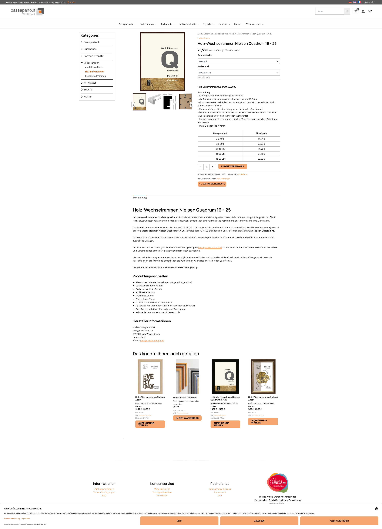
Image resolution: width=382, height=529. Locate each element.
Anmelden (370, 2)
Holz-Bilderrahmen (94, 71)
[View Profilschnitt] (170, 104)
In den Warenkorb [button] (187, 418)
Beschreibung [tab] (140, 197)
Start (200, 33)
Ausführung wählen (146, 424)
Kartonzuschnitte (93, 56)
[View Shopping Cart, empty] (355, 11)
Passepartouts (92, 42)
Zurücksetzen (204, 78)
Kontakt (71, 2)
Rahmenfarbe (205, 55)
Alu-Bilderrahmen (94, 67)
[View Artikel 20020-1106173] (139, 104)
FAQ (104, 495)
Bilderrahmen (91, 62)
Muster (88, 96)
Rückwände (90, 49)
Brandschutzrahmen (95, 75)
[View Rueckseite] (185, 104)
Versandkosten (223, 178)
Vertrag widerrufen (162, 492)
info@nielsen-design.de (152, 340)
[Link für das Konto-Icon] (363, 11)
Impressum (220, 492)
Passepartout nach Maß (210, 247)
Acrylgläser (90, 82)
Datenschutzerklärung (220, 489)
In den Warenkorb (232, 166)
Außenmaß (203, 66)
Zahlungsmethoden (104, 489)
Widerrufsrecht (162, 489)
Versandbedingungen (104, 492)
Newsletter (162, 495)
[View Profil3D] (154, 104)
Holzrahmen (222, 33)
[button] (370, 11)
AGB (220, 495)
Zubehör (89, 89)
